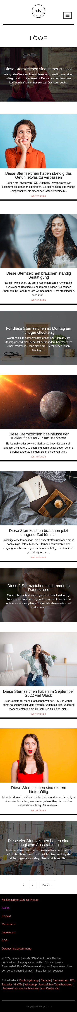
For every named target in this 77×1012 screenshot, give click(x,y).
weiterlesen (38, 195)
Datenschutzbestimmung (16, 948)
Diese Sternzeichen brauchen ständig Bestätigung (38, 275)
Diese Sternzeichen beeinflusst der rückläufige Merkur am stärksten (38, 436)
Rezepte (45, 980)
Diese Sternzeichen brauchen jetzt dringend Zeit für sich (38, 532)
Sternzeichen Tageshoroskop (55, 984)
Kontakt (6, 916)
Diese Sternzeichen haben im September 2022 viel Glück (38, 693)
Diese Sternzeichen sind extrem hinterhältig (38, 789)
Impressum (8, 932)
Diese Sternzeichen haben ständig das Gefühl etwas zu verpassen (38, 175)
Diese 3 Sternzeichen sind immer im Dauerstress (38, 587)
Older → (47, 885)
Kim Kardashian (50, 988)
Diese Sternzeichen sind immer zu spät (38, 69)
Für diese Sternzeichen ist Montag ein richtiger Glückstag (38, 330)
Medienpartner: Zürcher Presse (20, 899)
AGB (5, 940)
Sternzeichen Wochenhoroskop (21, 988)
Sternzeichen (60, 980)
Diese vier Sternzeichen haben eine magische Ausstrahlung (38, 843)
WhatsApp (31, 984)
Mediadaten (8, 924)
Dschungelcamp (28, 980)
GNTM (18, 984)
